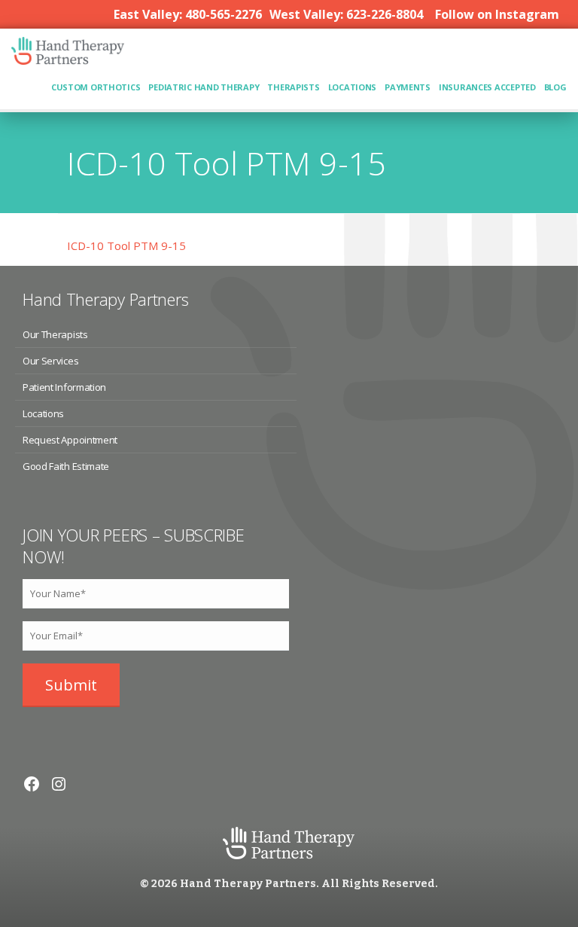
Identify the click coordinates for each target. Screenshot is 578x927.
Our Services (50, 360)
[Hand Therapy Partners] (67, 58)
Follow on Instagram (497, 14)
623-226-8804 (384, 14)
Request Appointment (70, 440)
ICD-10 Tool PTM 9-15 (126, 245)
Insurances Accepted (487, 87)
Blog (555, 87)
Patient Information (64, 387)
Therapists (293, 87)
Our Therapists (55, 334)
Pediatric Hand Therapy (203, 87)
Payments (407, 87)
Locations (352, 87)
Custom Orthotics (96, 87)
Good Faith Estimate (66, 466)
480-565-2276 (223, 14)
